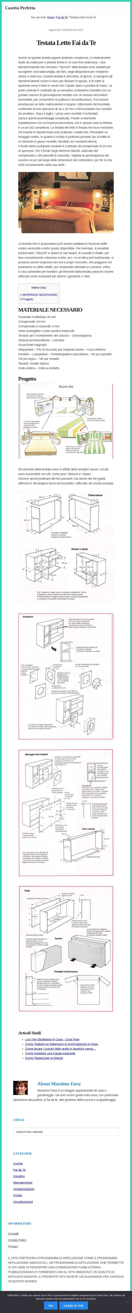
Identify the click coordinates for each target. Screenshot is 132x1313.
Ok (50, 1305)
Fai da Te (19, 1170)
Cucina (18, 1163)
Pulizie (17, 1195)
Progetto (26, 299)
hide (43, 287)
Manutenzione (22, 1182)
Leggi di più (74, 1305)
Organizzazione (23, 1189)
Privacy (13, 1246)
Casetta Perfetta (20, 7)
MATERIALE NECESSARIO (38, 294)
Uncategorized (23, 1202)
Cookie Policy (17, 1240)
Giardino (19, 1176)
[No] (127, 1302)
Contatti (13, 1233)
